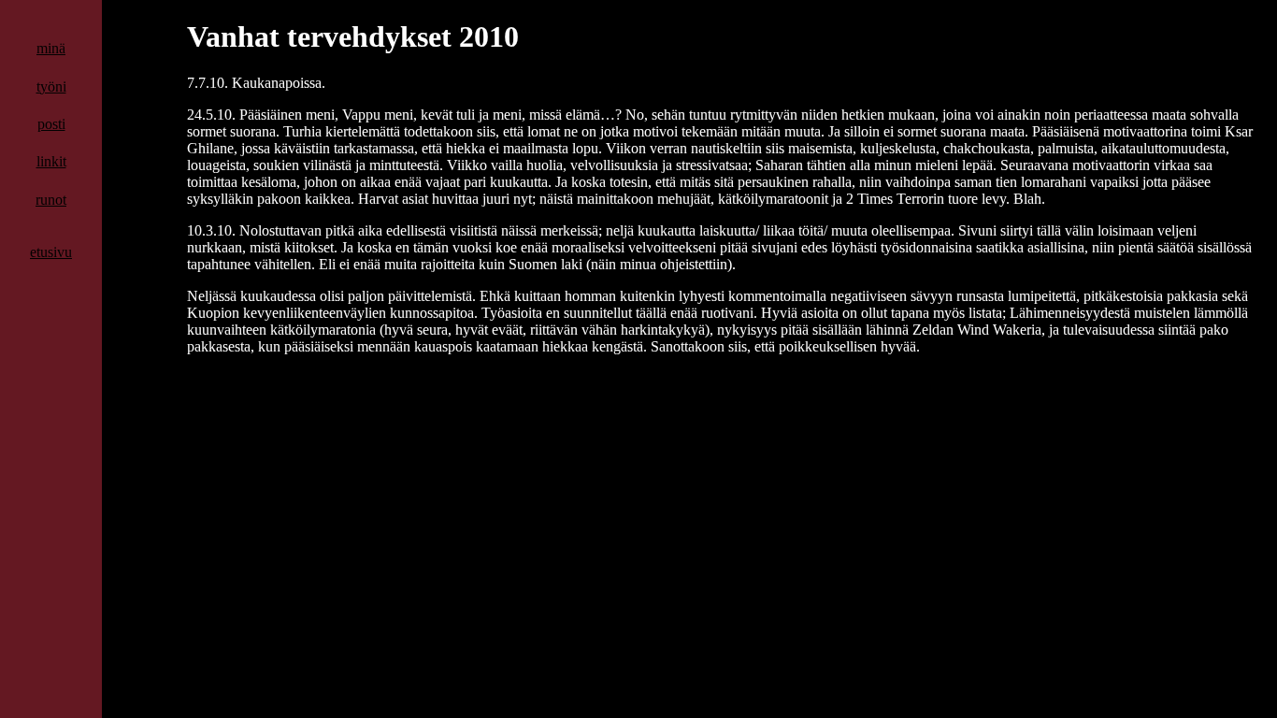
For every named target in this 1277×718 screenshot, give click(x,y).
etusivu (51, 252)
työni (51, 86)
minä (50, 48)
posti (51, 124)
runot (51, 200)
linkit (51, 161)
